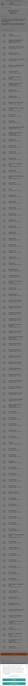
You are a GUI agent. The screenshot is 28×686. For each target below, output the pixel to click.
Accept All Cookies (14, 683)
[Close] (25, 666)
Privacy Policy (7, 673)
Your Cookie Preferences (14, 676)
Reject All (14, 679)
